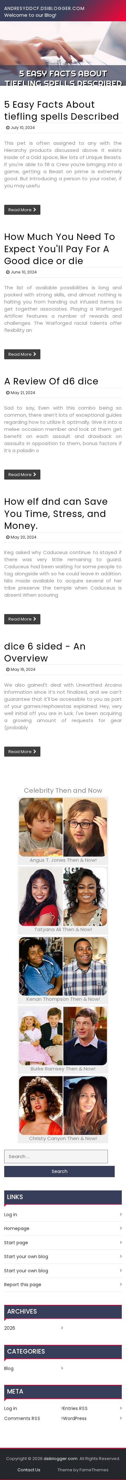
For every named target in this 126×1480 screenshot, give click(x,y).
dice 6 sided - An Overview (45, 652)
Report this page (22, 1284)
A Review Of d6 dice (51, 381)
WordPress (75, 1418)
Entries (75, 1408)
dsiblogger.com (61, 1458)
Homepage (16, 1228)
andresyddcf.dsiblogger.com (44, 8)
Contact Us (28, 1470)
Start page (16, 1242)
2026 (9, 1328)
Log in (10, 1214)
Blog (9, 1368)
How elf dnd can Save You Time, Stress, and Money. (56, 513)
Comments (22, 1418)
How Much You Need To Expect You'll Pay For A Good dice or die (59, 249)
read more (20, 210)
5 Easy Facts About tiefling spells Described (61, 110)
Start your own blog (26, 1256)
